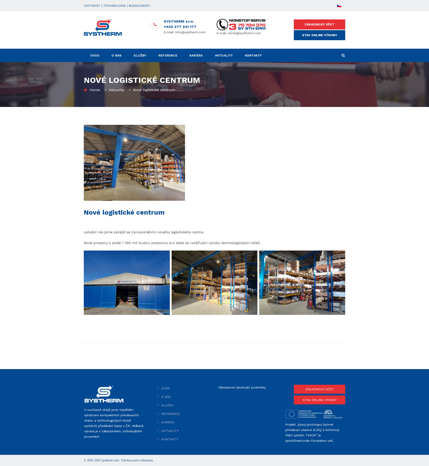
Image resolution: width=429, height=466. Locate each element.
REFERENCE (167, 55)
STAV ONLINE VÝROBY (319, 35)
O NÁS (116, 55)
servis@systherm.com (244, 33)
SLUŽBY (140, 55)
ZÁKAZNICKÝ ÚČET (319, 24)
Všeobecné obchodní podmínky (242, 387)
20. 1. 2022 (92, 221)
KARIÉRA (196, 55)
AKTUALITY (224, 55)
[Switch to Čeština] (339, 5)
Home (95, 90)
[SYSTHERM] (103, 27)
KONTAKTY (253, 55)
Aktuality (116, 90)
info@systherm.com (190, 32)
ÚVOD (94, 55)
